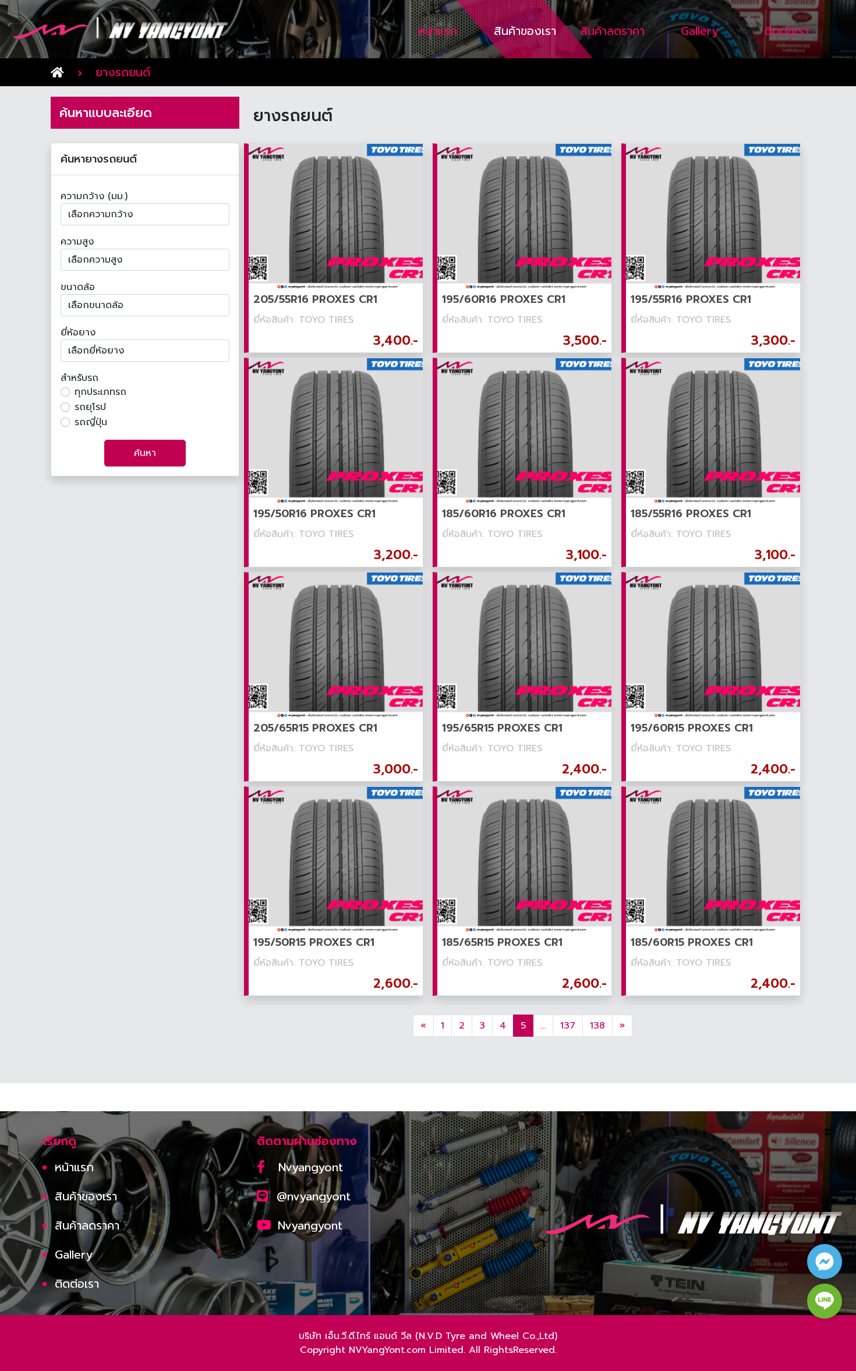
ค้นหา (145, 453)
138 (597, 1026)
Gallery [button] (700, 31)
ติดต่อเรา (77, 1283)
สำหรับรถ (79, 378)
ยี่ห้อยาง (78, 333)
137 (567, 1026)
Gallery (74, 1254)
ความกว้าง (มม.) (94, 196)
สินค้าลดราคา (87, 1225)
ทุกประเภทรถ (100, 392)
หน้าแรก (74, 1167)
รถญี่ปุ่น (91, 422)
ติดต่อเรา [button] (787, 31)
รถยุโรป (90, 407)
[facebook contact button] (824, 1261)
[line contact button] (824, 1301)
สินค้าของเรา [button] (525, 31)
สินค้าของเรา (86, 1196)
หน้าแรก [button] (437, 31)
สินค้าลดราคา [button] (612, 31)
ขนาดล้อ (78, 287)
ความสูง (77, 242)
